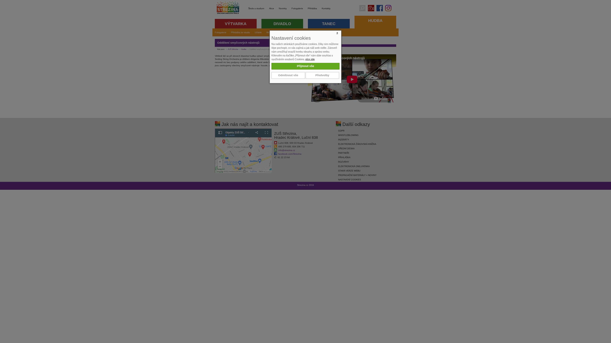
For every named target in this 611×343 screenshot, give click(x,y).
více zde (310, 59)
